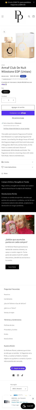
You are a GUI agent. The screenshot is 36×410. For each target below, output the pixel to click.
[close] (34, 2)
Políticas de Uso (9, 325)
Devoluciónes (8, 339)
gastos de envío (7, 79)
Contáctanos (8, 299)
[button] (2, 16)
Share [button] (6, 173)
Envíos (6, 334)
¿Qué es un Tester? (10, 308)
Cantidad (4, 96)
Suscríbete (12, 267)
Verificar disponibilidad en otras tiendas (16, 128)
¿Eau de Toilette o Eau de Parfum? (15, 303)
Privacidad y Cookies (10, 330)
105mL (6, 92)
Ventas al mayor (9, 312)
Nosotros (7, 294)
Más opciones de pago (18, 118)
